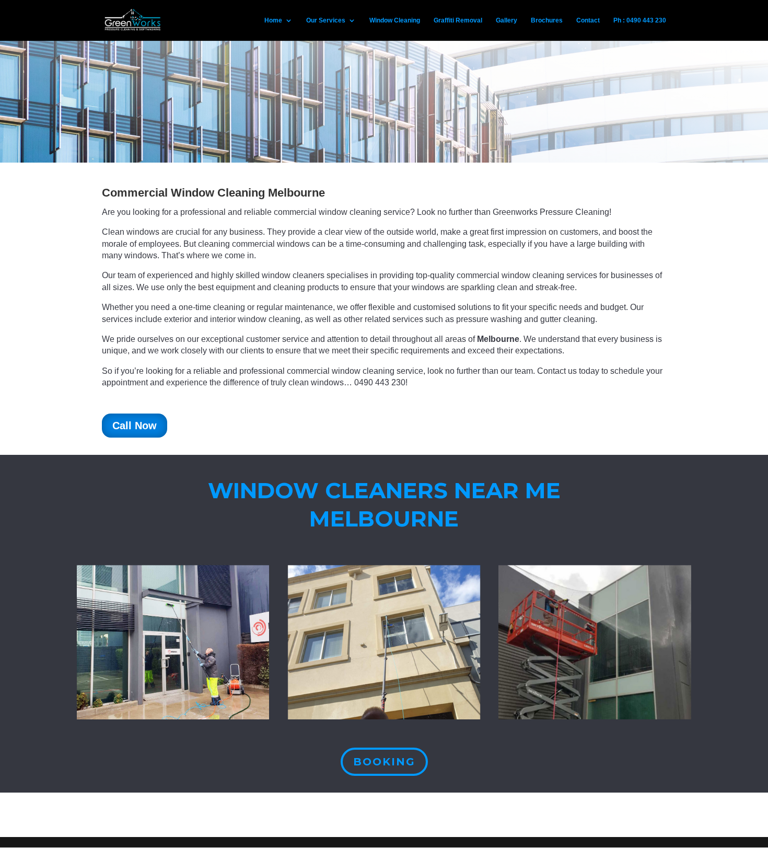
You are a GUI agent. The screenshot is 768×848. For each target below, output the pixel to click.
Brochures (547, 20)
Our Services (325, 20)
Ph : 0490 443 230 (639, 20)
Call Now (134, 425)
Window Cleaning (394, 20)
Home (273, 20)
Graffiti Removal (458, 20)
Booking (384, 761)
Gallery (506, 20)
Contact (588, 20)
